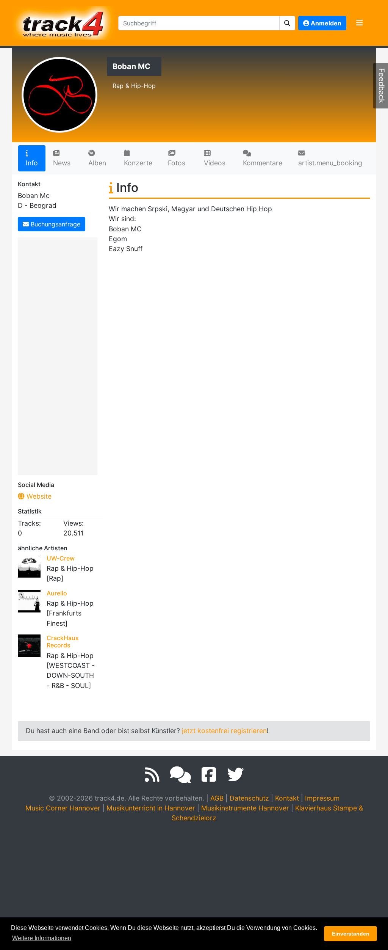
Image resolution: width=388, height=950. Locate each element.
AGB (217, 798)
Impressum (322, 798)
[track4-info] (180, 775)
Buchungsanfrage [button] (54, 224)
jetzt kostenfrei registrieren (224, 731)
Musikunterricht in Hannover (150, 808)
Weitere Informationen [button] (41, 938)
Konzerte (138, 163)
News (61, 163)
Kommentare (262, 163)
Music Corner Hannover (62, 808)
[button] (287, 23)
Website (38, 496)
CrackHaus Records (63, 641)
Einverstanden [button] (350, 934)
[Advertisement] (59, 355)
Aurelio (57, 593)
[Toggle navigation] (359, 23)
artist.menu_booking (330, 163)
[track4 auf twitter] (235, 775)
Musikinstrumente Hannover (245, 808)
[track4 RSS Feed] (152, 775)
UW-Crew (61, 558)
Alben (97, 163)
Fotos (176, 163)
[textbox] (199, 23)
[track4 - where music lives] (63, 21)
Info (32, 163)
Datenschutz (249, 798)
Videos (214, 163)
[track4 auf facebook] (209, 775)
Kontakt (287, 798)
